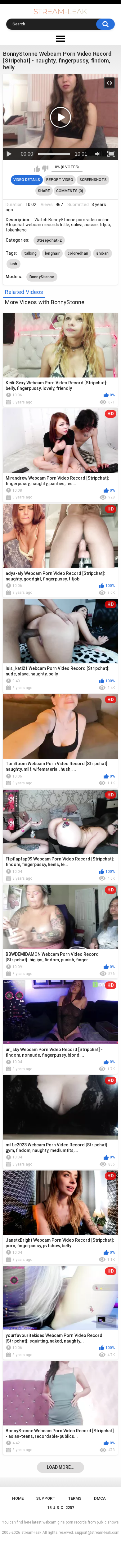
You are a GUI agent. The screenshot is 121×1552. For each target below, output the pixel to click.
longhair (52, 253)
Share (44, 191)
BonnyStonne (41, 277)
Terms (75, 1498)
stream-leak (31, 1532)
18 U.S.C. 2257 (60, 1507)
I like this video (37, 169)
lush (13, 264)
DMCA (100, 1498)
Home (18, 1498)
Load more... (60, 1467)
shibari (102, 253)
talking (30, 253)
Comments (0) (69, 191)
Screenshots (93, 180)
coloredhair (78, 253)
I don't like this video (45, 169)
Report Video (59, 180)
